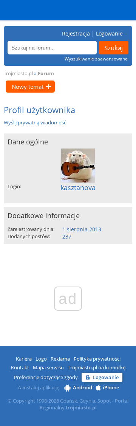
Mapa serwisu (48, 367)
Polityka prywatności (97, 358)
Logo (41, 358)
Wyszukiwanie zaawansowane (96, 59)
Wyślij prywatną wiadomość (35, 122)
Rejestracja (76, 33)
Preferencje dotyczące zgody (46, 377)
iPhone (111, 387)
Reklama (60, 358)
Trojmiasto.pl (18, 73)
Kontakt (20, 367)
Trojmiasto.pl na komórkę (96, 367)
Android (82, 387)
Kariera (24, 358)
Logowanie (109, 33)
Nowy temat (27, 86)
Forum (46, 73)
